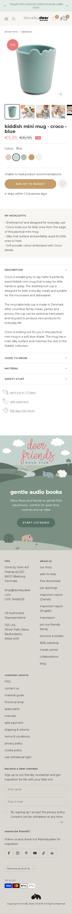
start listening (36, 522)
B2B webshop (49, 643)
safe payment (19, 402)
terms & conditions (17, 736)
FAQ (8, 681)
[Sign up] (61, 822)
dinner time (11, 31)
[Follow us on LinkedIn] (52, 853)
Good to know (16, 358)
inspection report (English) (51, 608)
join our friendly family (50, 627)
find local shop (14, 702)
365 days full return (22, 411)
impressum (47, 617)
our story (46, 567)
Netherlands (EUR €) (18, 868)
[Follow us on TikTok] (43, 853)
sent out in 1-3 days (23, 392)
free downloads (50, 581)
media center (49, 649)
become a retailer (52, 636)
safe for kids (48, 574)
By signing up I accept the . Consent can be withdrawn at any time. (38, 814)
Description (14, 269)
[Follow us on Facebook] (9, 853)
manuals (10, 716)
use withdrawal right (18, 757)
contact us (12, 688)
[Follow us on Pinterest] (26, 853)
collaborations (49, 656)
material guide (14, 695)
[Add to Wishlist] (62, 183)
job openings (48, 588)
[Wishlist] (54, 19)
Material (11, 368)
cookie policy (13, 750)
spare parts (12, 709)
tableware (26, 31)
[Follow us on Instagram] (17, 853)
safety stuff (14, 378)
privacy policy (13, 743)
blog (43, 663)
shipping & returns (17, 729)
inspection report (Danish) (51, 597)
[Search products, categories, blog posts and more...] (13, 18)
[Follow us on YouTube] (35, 853)
